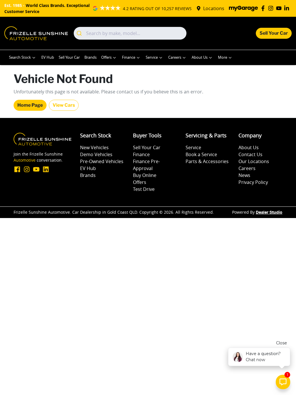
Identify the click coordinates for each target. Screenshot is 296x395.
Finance (128, 57)
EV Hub (47, 57)
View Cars (64, 105)
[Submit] (80, 33)
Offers (106, 57)
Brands (90, 57)
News (244, 175)
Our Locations (253, 161)
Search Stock (20, 57)
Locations (213, 8)
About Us (200, 57)
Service (152, 57)
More (222, 57)
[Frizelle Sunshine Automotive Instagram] (272, 8)
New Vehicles (94, 147)
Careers (174, 57)
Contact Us (250, 154)
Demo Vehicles (96, 154)
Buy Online (144, 175)
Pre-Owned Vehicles (101, 161)
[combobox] (130, 33)
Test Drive (144, 189)
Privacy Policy (253, 182)
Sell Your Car (274, 33)
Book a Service (201, 154)
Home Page (30, 105)
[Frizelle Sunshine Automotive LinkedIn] (288, 8)
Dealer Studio (269, 213)
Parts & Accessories (207, 161)
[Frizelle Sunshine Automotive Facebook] (264, 8)
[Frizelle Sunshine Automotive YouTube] (280, 8)
